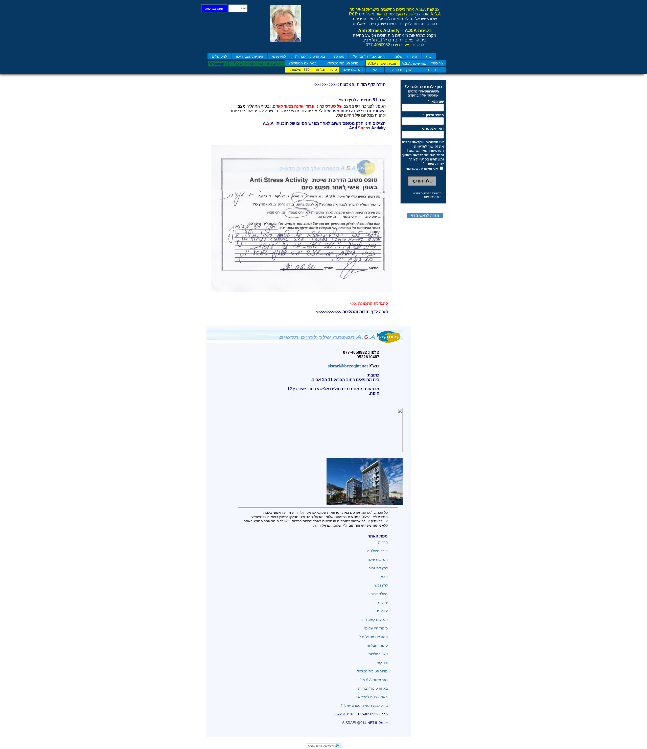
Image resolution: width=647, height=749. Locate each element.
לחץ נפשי (279, 56)
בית (428, 56)
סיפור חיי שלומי (405, 56)
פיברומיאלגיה (377, 551)
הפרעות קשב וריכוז (373, 620)
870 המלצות (378, 654)
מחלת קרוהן (378, 594)
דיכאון (383, 577)
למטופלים (219, 56)
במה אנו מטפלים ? (373, 637)
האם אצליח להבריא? (369, 56)
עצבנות (382, 611)
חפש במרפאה (214, 9)
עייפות (383, 602)
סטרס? (339, 56)
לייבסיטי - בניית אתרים (321, 746)
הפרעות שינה (378, 559)
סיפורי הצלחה (377, 645)
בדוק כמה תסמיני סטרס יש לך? (364, 706)
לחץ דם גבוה (377, 568)
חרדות (382, 542)
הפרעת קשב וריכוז (249, 56)
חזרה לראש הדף (425, 215)
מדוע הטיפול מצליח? (371, 671)
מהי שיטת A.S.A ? (374, 680)
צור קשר (382, 663)
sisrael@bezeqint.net (347, 366)
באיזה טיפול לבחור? (310, 56)
